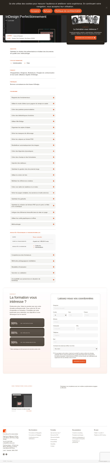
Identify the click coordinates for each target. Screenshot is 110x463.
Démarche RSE (54, 435)
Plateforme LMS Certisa (100, 435)
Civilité (55, 312)
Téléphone (55, 332)
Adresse (55, 319)
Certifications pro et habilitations (33, 438)
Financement (54, 439)
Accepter (35, 11)
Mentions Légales (103, 461)
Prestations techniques (77, 435)
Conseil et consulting (77, 433)
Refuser (47, 11)
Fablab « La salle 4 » (99, 433)
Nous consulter (37, 237)
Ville (77, 325)
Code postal (56, 325)
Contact (52, 446)
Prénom (86, 312)
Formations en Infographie (35, 433)
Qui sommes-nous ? (55, 433)
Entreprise (55, 305)
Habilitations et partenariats (75, 441)
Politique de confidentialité (67, 11)
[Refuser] (106, 7)
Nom (69, 312)
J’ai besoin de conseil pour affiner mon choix (63, 345)
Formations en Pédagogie (35, 435)
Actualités (53, 444)
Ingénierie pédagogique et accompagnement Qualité (78, 438)
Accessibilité (54, 441)
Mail (54, 339)
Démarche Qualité (55, 437)
